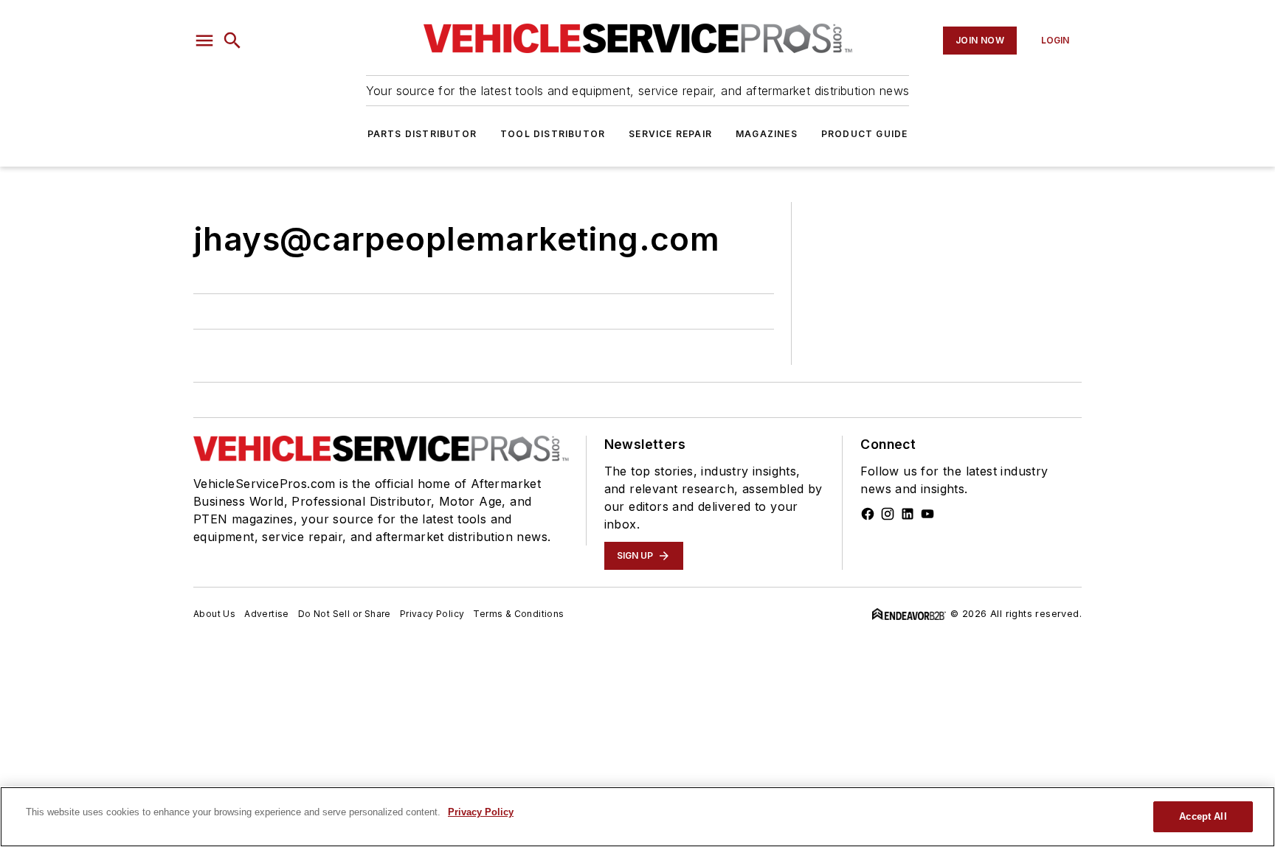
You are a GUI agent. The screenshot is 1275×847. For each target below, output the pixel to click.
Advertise (266, 613)
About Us (214, 613)
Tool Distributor (552, 133)
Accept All (1202, 816)
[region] (637, 817)
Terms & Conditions (518, 613)
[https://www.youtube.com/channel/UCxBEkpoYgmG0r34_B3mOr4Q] (927, 513)
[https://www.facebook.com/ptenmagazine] (867, 513)
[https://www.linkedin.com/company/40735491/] (907, 513)
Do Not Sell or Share (344, 613)
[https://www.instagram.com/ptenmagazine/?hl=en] (887, 513)
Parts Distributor (422, 133)
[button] (204, 40)
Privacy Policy (432, 613)
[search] (232, 40)
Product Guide (864, 133)
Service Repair (670, 133)
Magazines (767, 133)
